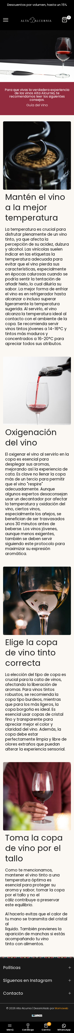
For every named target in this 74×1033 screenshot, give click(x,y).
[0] (65, 20)
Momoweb (61, 1008)
